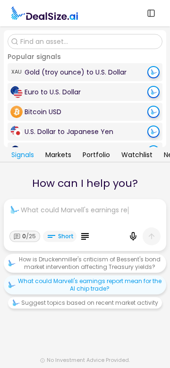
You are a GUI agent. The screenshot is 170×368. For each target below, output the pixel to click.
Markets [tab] (58, 156)
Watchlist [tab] (137, 156)
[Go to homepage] (44, 13)
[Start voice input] (133, 236)
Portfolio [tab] (96, 156)
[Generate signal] (153, 72)
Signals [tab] (22, 156)
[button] (85, 72)
